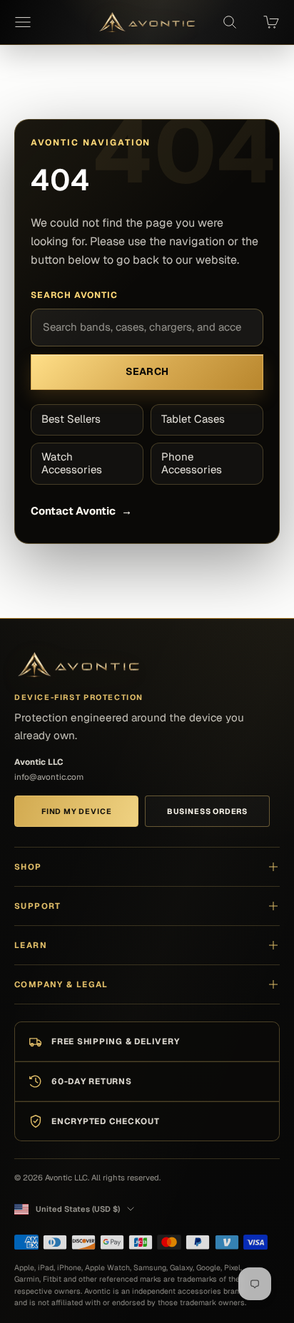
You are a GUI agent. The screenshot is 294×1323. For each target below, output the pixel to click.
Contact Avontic (81, 511)
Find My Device (76, 811)
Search (147, 371)
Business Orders (207, 811)
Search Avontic (74, 295)
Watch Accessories (71, 463)
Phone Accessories (191, 463)
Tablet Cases (193, 419)
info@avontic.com (48, 776)
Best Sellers (71, 419)
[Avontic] (78, 665)
